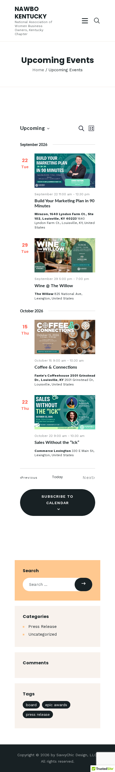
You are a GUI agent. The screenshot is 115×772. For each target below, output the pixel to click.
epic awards (56, 705)
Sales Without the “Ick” (56, 442)
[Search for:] (57, 584)
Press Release (42, 626)
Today (57, 477)
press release (38, 714)
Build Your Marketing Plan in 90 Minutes (64, 203)
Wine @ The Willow (53, 286)
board (31, 705)
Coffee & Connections (55, 367)
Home (38, 70)
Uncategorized (42, 634)
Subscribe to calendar (57, 499)
